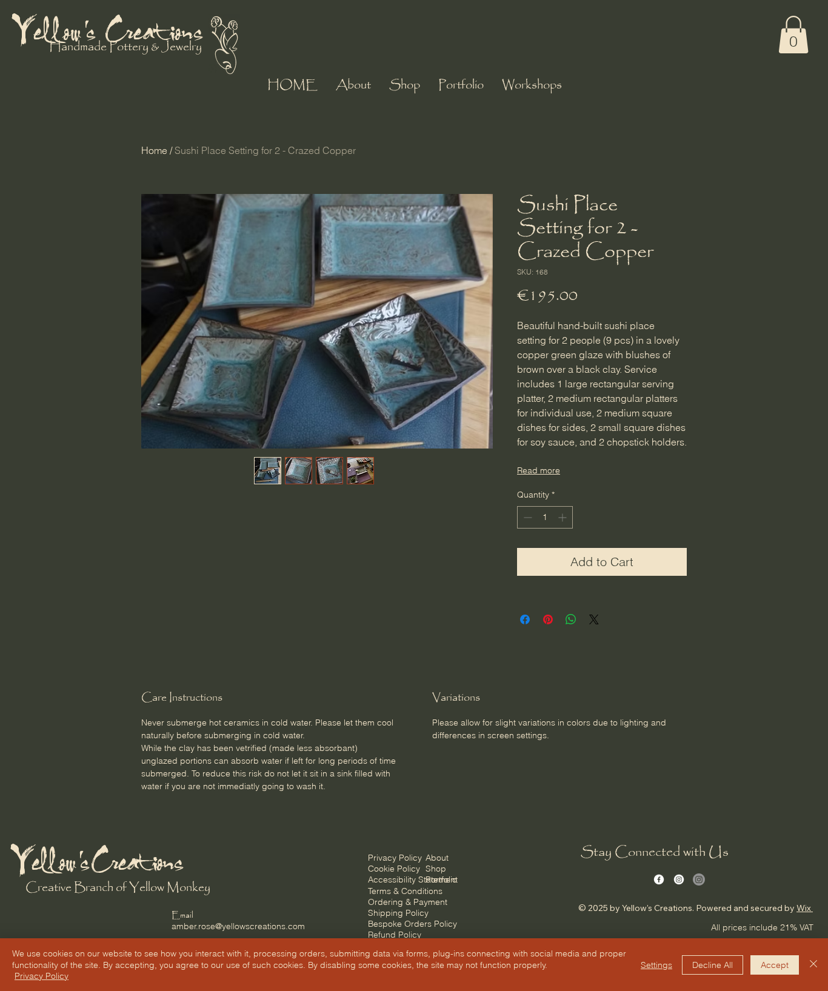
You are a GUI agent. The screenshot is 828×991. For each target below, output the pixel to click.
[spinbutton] (545, 517)
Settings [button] (656, 964)
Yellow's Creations (110, 29)
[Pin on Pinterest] (548, 619)
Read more (538, 470)
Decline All (712, 964)
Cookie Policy (394, 868)
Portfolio (441, 879)
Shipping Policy (398, 912)
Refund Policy (394, 934)
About (437, 857)
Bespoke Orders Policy (412, 923)
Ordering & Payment (407, 901)
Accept (775, 964)
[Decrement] (526, 517)
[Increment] (563, 517)
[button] (793, 34)
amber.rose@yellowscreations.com (238, 926)
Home (154, 150)
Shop (436, 868)
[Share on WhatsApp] (571, 619)
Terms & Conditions (405, 891)
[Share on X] (594, 619)
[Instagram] (679, 879)
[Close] (813, 964)
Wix (803, 908)
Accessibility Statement (413, 879)
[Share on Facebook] (525, 619)
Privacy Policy (395, 857)
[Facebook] (659, 879)
